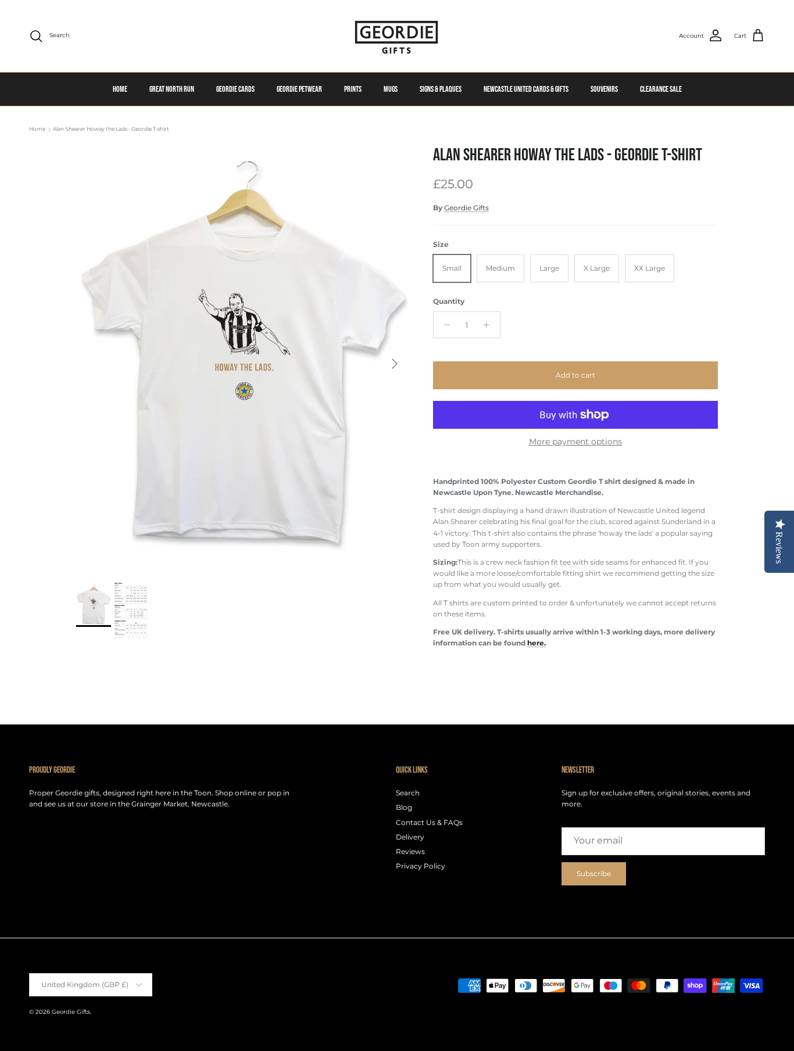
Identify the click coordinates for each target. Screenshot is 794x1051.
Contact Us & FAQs (429, 822)
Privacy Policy (420, 866)
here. (536, 643)
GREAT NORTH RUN (171, 89)
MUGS (391, 89)
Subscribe (594, 873)
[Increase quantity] (490, 325)
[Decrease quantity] (444, 325)
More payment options (575, 442)
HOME (120, 89)
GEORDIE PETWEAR (299, 89)
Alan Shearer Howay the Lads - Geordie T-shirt (111, 129)
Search (408, 792)
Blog (404, 807)
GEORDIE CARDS (235, 89)
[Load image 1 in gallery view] (241, 358)
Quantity (448, 301)
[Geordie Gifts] (397, 36)
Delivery (410, 837)
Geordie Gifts (466, 207)
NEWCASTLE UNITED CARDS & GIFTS (526, 89)
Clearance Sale (661, 89)
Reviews (410, 851)
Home (37, 129)
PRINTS (353, 89)
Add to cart (575, 375)
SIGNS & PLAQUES (441, 89)
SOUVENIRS (604, 89)
